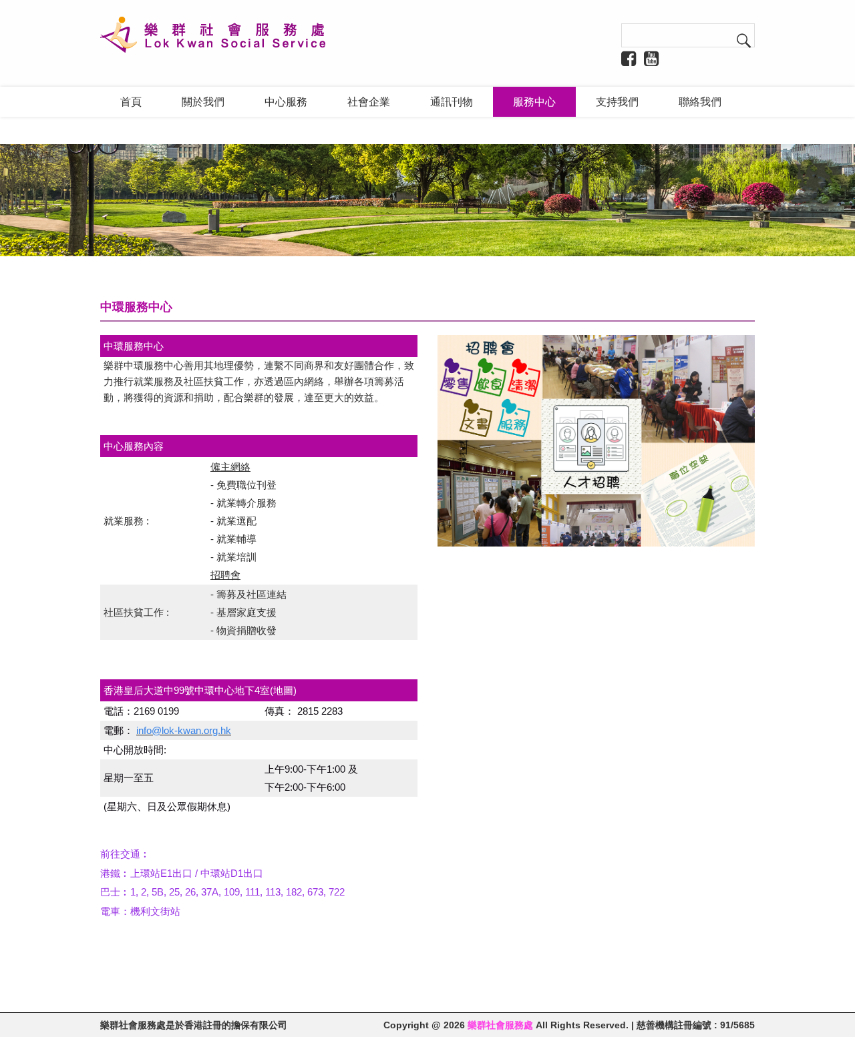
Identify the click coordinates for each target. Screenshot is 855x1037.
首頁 (131, 101)
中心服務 (286, 101)
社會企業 (368, 101)
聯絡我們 (700, 101)
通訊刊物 (451, 101)
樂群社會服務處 (500, 1025)
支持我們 (617, 101)
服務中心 (534, 101)
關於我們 (203, 101)
